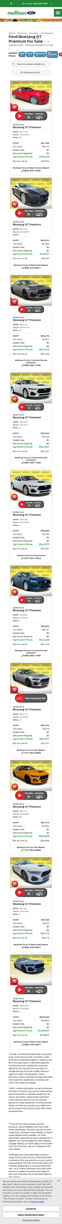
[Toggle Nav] (58, 13)
